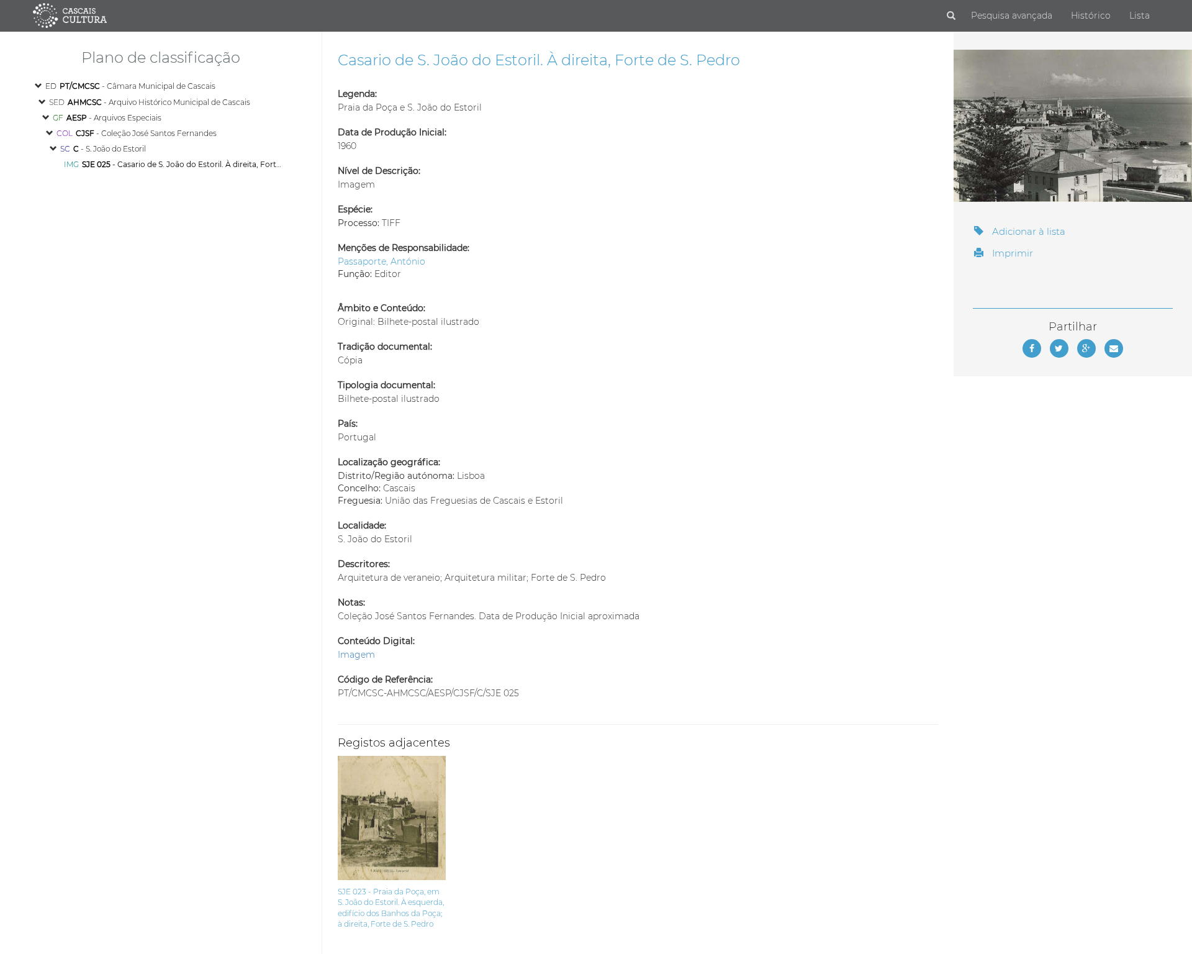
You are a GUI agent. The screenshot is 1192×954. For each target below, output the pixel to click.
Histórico (1091, 15)
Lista (1139, 15)
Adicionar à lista (1027, 231)
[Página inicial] (70, 14)
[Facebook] (1032, 348)
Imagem (356, 654)
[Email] (1113, 348)
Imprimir (1011, 253)
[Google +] (1086, 348)
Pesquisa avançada (1011, 15)
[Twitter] (1059, 348)
